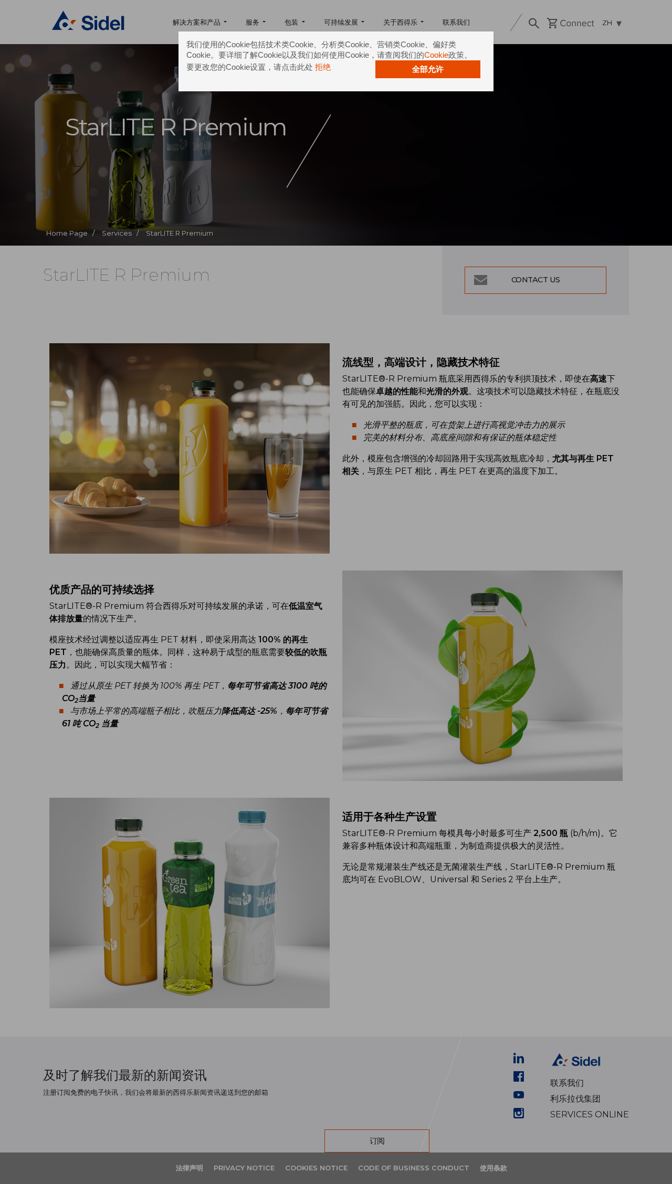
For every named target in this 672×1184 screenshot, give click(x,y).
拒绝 (323, 66)
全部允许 (428, 69)
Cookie (436, 54)
